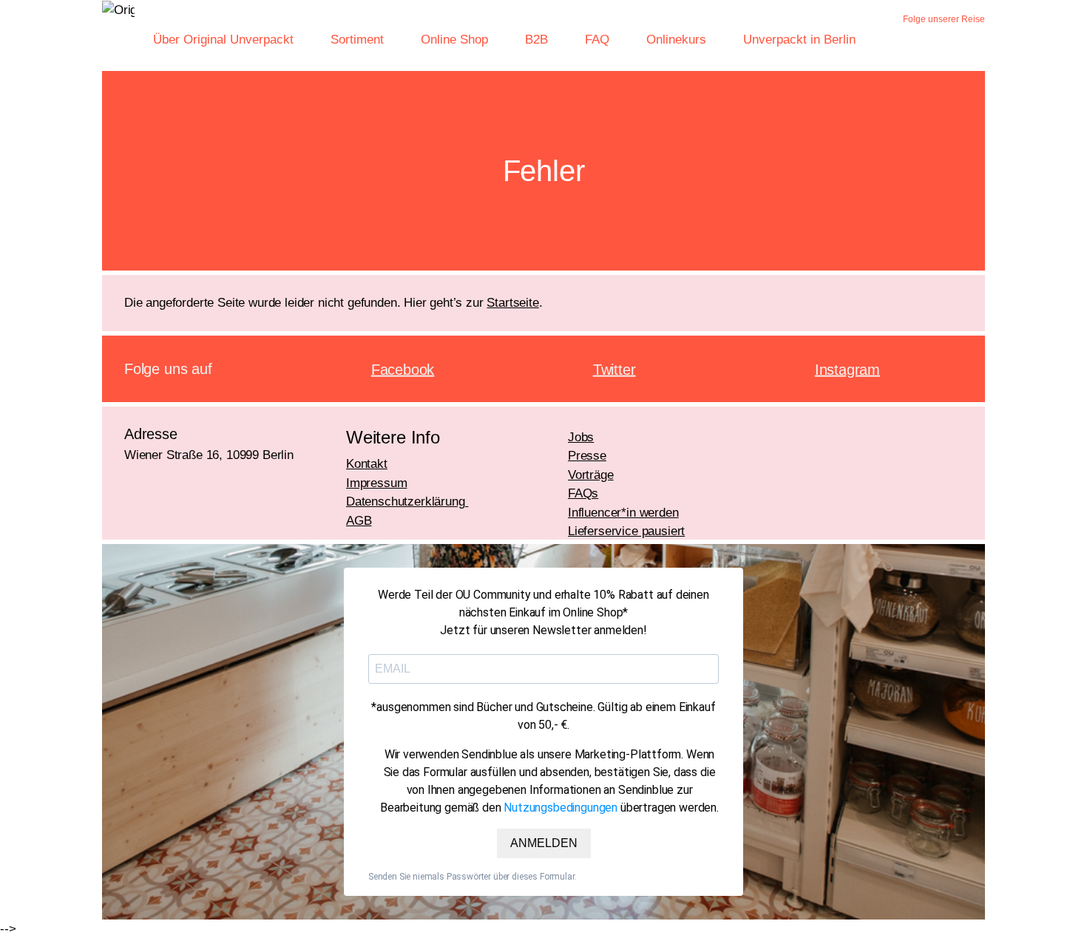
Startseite (512, 303)
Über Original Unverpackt (223, 40)
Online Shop (454, 40)
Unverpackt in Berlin (799, 40)
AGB (359, 521)
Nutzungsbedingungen (560, 808)
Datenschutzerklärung (407, 502)
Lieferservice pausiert (626, 531)
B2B (536, 40)
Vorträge (591, 475)
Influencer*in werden (623, 513)
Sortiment (357, 40)
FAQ (597, 40)
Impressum (376, 483)
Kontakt (366, 464)
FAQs (583, 493)
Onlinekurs (676, 40)
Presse (587, 456)
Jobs (581, 437)
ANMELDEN (544, 843)
